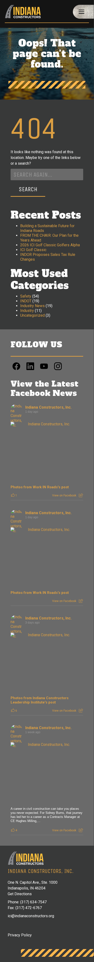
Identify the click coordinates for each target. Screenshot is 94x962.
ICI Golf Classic (33, 250)
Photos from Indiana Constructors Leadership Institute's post (40, 700)
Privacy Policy (20, 935)
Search (28, 189)
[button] (83, 12)
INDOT (25, 301)
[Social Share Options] (81, 495)
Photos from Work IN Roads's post (40, 487)
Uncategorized (32, 315)
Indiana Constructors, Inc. (48, 407)
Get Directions (20, 894)
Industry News (32, 306)
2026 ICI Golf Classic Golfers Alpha (50, 245)
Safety (25, 296)
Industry (27, 310)
